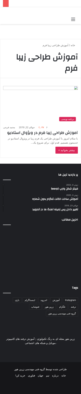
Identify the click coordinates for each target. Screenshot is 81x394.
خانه (73, 45)
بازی (17, 300)
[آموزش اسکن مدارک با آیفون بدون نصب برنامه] (15, 241)
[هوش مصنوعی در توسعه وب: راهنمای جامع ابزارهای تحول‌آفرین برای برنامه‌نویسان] (40, 266)
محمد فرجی (9, 127)
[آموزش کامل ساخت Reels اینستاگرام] (40, 241)
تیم (47, 375)
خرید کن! (20, 375)
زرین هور (49, 306)
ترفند (73, 306)
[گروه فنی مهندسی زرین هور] (5, 11)
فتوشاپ (35, 306)
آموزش (56, 300)
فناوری (31, 375)
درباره (55, 375)
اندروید (43, 300)
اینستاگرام (30, 300)
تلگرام (62, 306)
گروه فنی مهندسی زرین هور (62, 313)
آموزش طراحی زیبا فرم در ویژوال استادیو (42, 132)
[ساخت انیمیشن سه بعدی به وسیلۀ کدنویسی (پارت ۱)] (66, 266)
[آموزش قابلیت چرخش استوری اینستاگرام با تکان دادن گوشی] (15, 266)
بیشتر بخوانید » (66, 150)
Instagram (70, 300)
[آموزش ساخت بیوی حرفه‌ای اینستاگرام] (66, 241)
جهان (40, 375)
